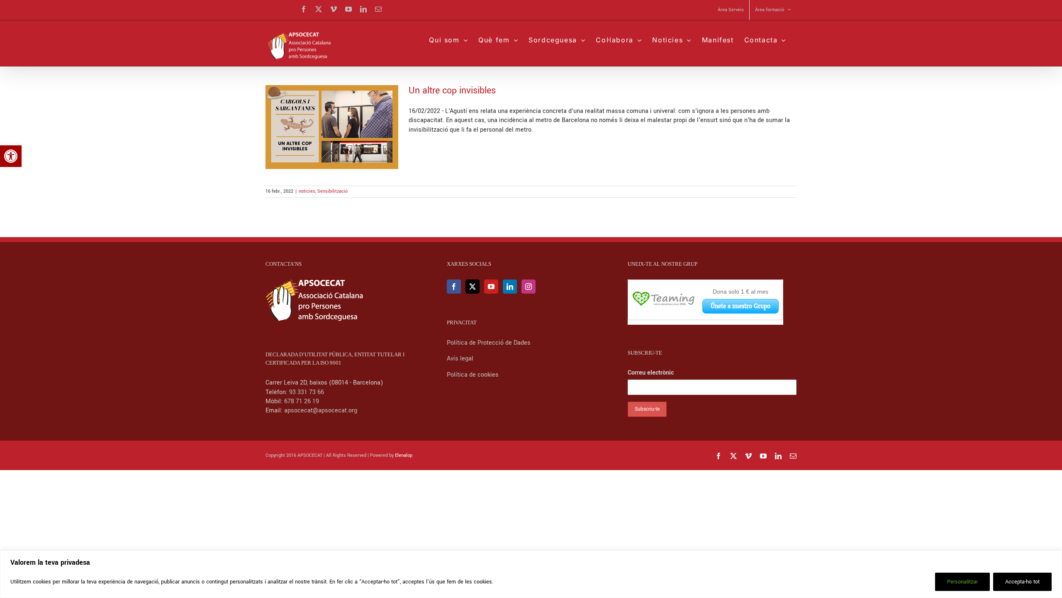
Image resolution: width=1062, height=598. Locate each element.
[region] (531, 574)
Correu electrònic (651, 372)
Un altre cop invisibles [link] (452, 90)
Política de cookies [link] (473, 374)
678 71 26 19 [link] (301, 401)
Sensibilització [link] (332, 191)
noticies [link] (307, 191)
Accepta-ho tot (1022, 582)
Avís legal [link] (460, 358)
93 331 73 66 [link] (306, 392)
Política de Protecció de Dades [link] (489, 342)
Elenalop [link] (403, 455)
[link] (11, 156)
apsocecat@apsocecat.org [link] (320, 410)
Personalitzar (962, 582)
